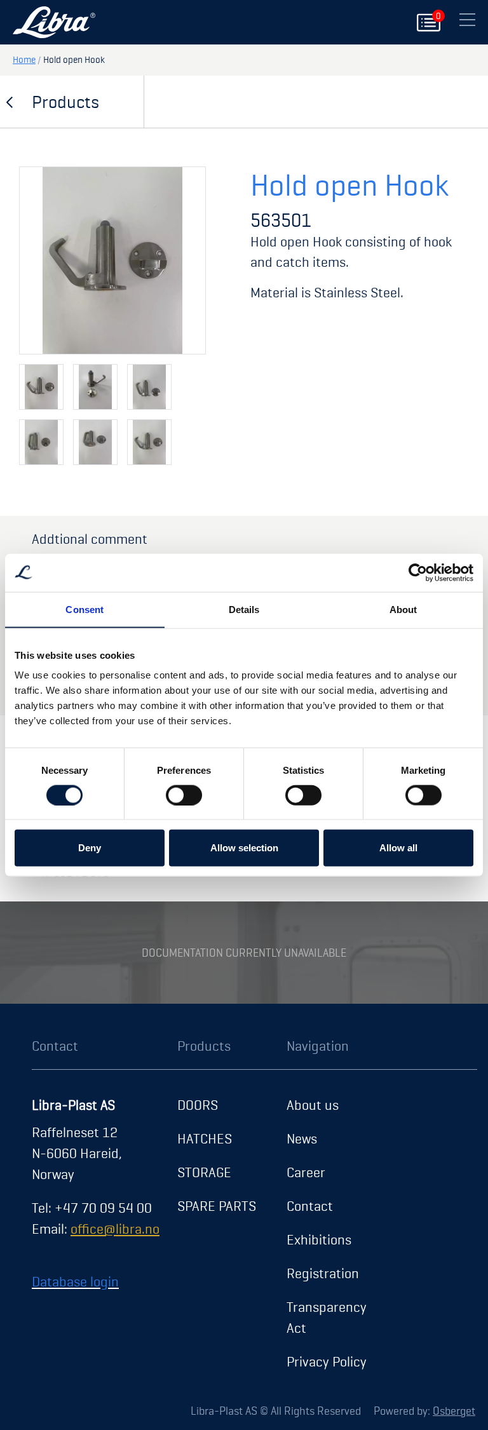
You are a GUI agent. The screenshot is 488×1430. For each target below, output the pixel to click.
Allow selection (244, 847)
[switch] (184, 795)
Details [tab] (244, 609)
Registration (323, 1273)
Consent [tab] (84, 609)
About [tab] (403, 609)
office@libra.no (115, 1228)
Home (24, 59)
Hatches (204, 1138)
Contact (310, 1205)
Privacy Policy (327, 1361)
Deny (89, 847)
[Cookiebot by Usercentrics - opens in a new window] (417, 572)
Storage (204, 1172)
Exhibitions (319, 1239)
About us (313, 1104)
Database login (75, 1281)
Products (65, 101)
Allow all (398, 847)
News (302, 1138)
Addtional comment (89, 538)
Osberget (454, 1410)
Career (306, 1172)
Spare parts (216, 1205)
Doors (197, 1104)
